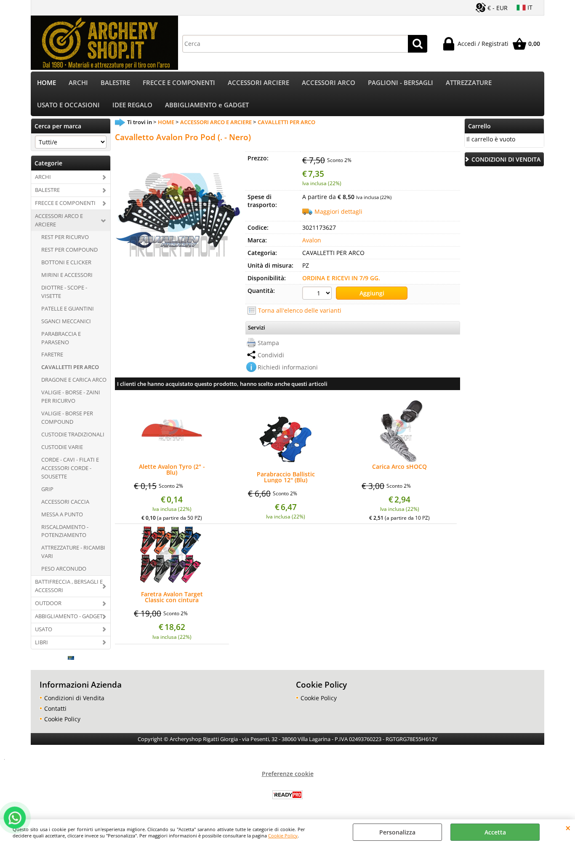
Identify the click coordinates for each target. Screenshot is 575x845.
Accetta (495, 832)
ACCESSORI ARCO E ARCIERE (59, 220)
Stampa (268, 343)
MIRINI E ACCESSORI (67, 275)
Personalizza (397, 832)
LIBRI (41, 642)
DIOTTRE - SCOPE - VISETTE (64, 292)
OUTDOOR (48, 603)
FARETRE (52, 354)
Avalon (311, 240)
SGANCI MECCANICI (66, 321)
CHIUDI (568, 828)
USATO (43, 629)
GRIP (47, 489)
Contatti (55, 708)
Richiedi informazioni (288, 367)
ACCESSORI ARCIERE (258, 82)
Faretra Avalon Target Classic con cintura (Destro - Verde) (172, 597)
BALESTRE (115, 82)
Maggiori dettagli (338, 211)
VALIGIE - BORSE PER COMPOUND (67, 417)
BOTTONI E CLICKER (66, 262)
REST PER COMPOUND (69, 249)
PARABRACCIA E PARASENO (61, 338)
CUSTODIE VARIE (62, 447)
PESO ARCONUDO (63, 568)
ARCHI (78, 82)
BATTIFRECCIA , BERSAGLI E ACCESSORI (69, 586)
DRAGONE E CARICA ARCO (73, 379)
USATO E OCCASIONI (68, 105)
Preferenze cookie (288, 774)
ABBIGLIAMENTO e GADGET (207, 105)
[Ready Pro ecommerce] (287, 795)
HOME (46, 82)
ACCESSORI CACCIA (65, 501)
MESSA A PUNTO (62, 514)
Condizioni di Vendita (74, 698)
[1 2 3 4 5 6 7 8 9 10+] (318, 294)
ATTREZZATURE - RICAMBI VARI (73, 552)
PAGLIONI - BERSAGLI (400, 82)
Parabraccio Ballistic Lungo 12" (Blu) (286, 477)
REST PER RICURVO (65, 237)
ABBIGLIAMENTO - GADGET (69, 616)
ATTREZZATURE (469, 82)
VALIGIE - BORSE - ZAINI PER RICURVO (70, 396)
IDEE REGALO (132, 105)
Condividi (271, 355)
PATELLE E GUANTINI (67, 308)
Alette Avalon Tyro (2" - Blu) (172, 470)
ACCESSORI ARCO (328, 82)
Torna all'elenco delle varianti (299, 310)
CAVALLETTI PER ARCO (70, 367)
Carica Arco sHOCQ (399, 467)
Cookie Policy (283, 835)
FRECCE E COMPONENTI (179, 82)
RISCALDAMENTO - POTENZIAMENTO (64, 531)
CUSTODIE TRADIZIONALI (72, 434)
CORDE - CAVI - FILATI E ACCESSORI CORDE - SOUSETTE (70, 468)
